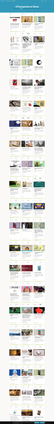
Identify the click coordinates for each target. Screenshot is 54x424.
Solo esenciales (36, 422)
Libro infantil (18, 8)
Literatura (24, 8)
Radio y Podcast (35, 8)
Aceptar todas (42, 422)
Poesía (31, 8)
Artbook (14, 8)
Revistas (39, 8)
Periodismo (28, 8)
